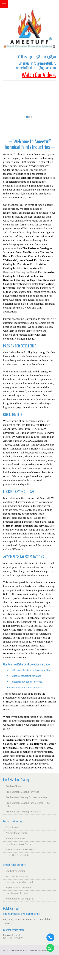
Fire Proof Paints (14, 786)
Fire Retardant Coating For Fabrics (23, 812)
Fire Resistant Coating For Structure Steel (27, 797)
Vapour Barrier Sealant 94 (19, 887)
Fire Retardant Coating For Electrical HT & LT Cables (29, 805)
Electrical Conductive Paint (19, 882)
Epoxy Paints (12, 827)
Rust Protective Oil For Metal (20, 850)
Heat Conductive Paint (17, 876)
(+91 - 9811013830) (13, 938)
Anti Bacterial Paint (15, 838)
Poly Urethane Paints (16, 833)
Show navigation (4, 4)
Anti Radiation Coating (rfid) (20, 899)
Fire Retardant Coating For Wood (22, 792)
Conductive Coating (15, 871)
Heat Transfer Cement (17, 893)
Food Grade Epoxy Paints (18, 844)
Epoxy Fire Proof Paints (17, 855)
